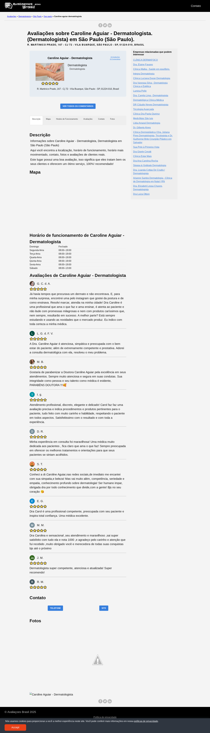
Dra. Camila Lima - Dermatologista (150, 95)
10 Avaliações (115, 57)
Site (104, 608)
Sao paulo (48, 16)
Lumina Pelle (140, 91)
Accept (15, 727)
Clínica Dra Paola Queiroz (146, 113)
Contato (196, 5)
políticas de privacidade (146, 721)
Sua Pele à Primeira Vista (146, 147)
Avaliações (11, 16)
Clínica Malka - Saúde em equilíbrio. (151, 69)
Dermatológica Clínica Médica (148, 100)
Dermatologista (24, 16)
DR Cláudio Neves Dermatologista (150, 104)
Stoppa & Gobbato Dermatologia (149, 165)
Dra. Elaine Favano (143, 64)
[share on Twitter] (105, 26)
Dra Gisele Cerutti (142, 151)
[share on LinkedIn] (109, 26)
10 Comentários (115, 59)
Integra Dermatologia (143, 73)
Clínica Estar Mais (142, 156)
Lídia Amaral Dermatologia (146, 123)
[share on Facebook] (100, 26)
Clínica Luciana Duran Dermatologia (151, 78)
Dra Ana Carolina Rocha (145, 160)
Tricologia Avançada (143, 109)
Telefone (55, 608)
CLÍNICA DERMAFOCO (145, 60)
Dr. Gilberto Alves (142, 127)
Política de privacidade (105, 717)
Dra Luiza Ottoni (141, 194)
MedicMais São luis (143, 118)
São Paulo (37, 16)
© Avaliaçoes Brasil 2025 (20, 712)
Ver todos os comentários (78, 106)
